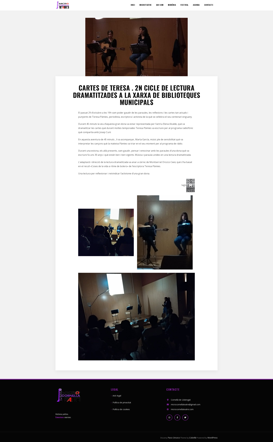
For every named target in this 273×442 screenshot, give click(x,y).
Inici (133, 5)
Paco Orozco (174, 437)
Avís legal (117, 395)
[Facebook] (177, 417)
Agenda (196, 5)
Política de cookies (121, 409)
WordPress (212, 437)
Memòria (172, 5)
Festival (184, 5)
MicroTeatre (145, 5)
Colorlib (192, 437)
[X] (185, 417)
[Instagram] (169, 417)
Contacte (208, 5)
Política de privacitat (122, 402)
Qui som (160, 5)
